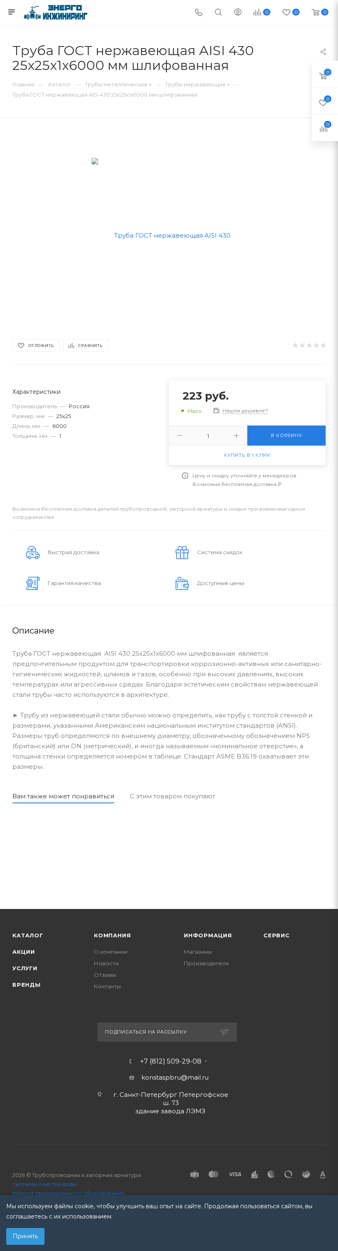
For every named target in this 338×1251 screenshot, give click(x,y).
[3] (308, 345)
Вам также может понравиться (63, 796)
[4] (315, 345)
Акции (23, 951)
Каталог (27, 935)
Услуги (25, 968)
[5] (322, 345)
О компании (110, 951)
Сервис (276, 935)
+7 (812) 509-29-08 (171, 1061)
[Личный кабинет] (238, 13)
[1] (294, 345)
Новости (106, 963)
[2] (301, 345)
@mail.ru (195, 1077)
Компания (112, 935)
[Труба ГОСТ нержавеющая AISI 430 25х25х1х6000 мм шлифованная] (169, 234)
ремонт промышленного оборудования (68, 1193)
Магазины (198, 951)
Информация (208, 935)
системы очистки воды (44, 1184)
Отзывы (105, 974)
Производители (206, 963)
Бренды (26, 984)
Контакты (107, 986)
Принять (25, 1236)
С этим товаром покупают (172, 796)
